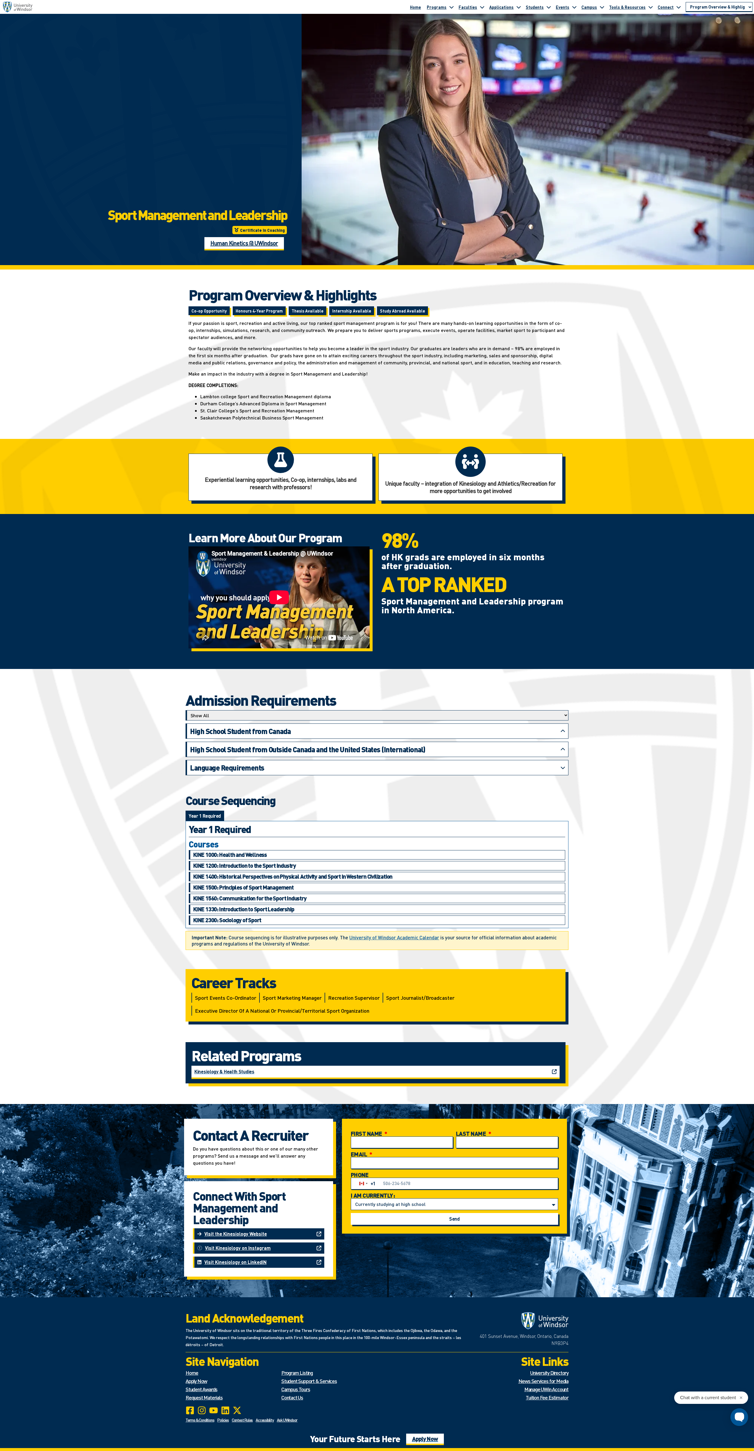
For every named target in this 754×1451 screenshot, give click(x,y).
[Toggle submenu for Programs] (451, 7)
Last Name (471, 1133)
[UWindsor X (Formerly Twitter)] (237, 1410)
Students (535, 7)
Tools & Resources (627, 7)
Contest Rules (242, 1419)
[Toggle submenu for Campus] (602, 7)
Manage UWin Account (546, 1389)
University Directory (549, 1372)
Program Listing (297, 1372)
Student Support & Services (309, 1380)
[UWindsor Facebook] (190, 1410)
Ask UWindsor (287, 1419)
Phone (360, 1175)
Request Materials (204, 1397)
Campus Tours (295, 1389)
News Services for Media (543, 1380)
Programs (437, 7)
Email (359, 1154)
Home (415, 7)
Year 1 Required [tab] (205, 816)
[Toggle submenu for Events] (574, 7)
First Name (367, 1133)
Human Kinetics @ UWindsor (244, 243)
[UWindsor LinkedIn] (225, 1410)
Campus (589, 7)
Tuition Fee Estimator (547, 1397)
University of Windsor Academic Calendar (394, 937)
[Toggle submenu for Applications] (518, 7)
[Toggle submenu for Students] (548, 7)
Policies (223, 1419)
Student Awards (201, 1389)
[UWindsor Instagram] (201, 1410)
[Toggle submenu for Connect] (678, 7)
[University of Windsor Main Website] (521, 1321)
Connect (666, 7)
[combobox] (366, 1183)
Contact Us (292, 1397)
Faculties (468, 7)
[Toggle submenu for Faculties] (482, 7)
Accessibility (265, 1419)
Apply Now (196, 1380)
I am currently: (373, 1195)
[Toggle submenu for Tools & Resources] (650, 7)
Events (562, 7)
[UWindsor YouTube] (213, 1410)
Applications (501, 7)
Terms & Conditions (200, 1419)
